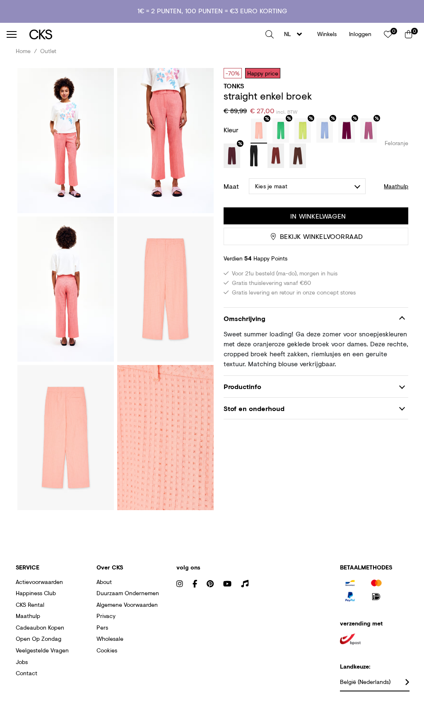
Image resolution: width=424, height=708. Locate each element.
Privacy (106, 615)
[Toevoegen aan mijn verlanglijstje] (396, 73)
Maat (231, 186)
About (104, 581)
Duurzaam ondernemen (127, 593)
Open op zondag (38, 638)
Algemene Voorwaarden (127, 604)
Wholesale (109, 638)
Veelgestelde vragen (42, 650)
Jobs (22, 661)
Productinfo (242, 386)
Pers (102, 627)
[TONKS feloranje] (259, 131)
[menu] (11, 34)
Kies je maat (271, 186)
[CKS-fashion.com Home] (144, 34)
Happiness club (36, 593)
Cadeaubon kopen (40, 627)
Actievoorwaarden (39, 581)
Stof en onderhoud (254, 408)
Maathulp (28, 615)
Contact (26, 673)
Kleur (232, 129)
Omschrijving (244, 318)
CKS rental (30, 604)
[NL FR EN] (295, 34)
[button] (269, 34)
